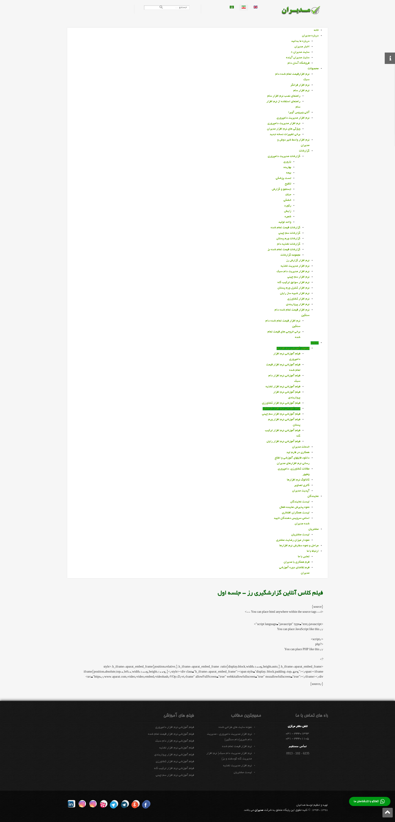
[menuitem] (316, 30)
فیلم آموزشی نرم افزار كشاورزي (175, 761)
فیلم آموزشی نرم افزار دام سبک (174, 741)
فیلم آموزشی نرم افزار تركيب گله (174, 768)
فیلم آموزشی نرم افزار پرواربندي (174, 754)
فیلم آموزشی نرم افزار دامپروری (174, 727)
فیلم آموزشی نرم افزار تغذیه (176, 748)
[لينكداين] (71, 803)
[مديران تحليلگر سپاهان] (304, 11)
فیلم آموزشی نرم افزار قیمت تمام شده (171, 734)
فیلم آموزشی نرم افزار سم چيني (175, 775)
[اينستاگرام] (93, 803)
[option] (255, 8)
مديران (259, 810)
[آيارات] (103, 803)
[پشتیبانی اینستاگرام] (82, 803)
